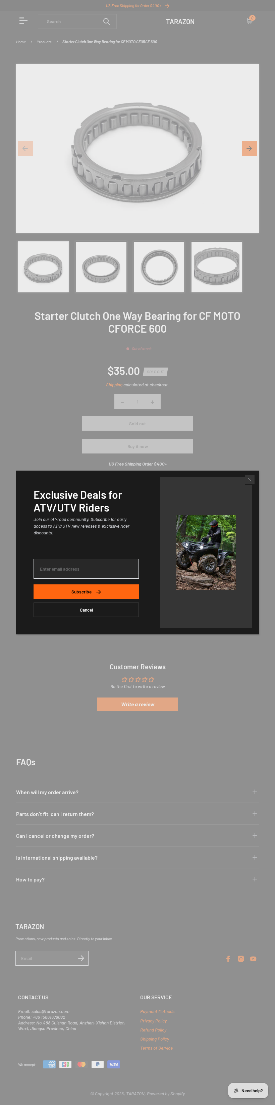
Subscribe (81, 591)
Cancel (86, 610)
